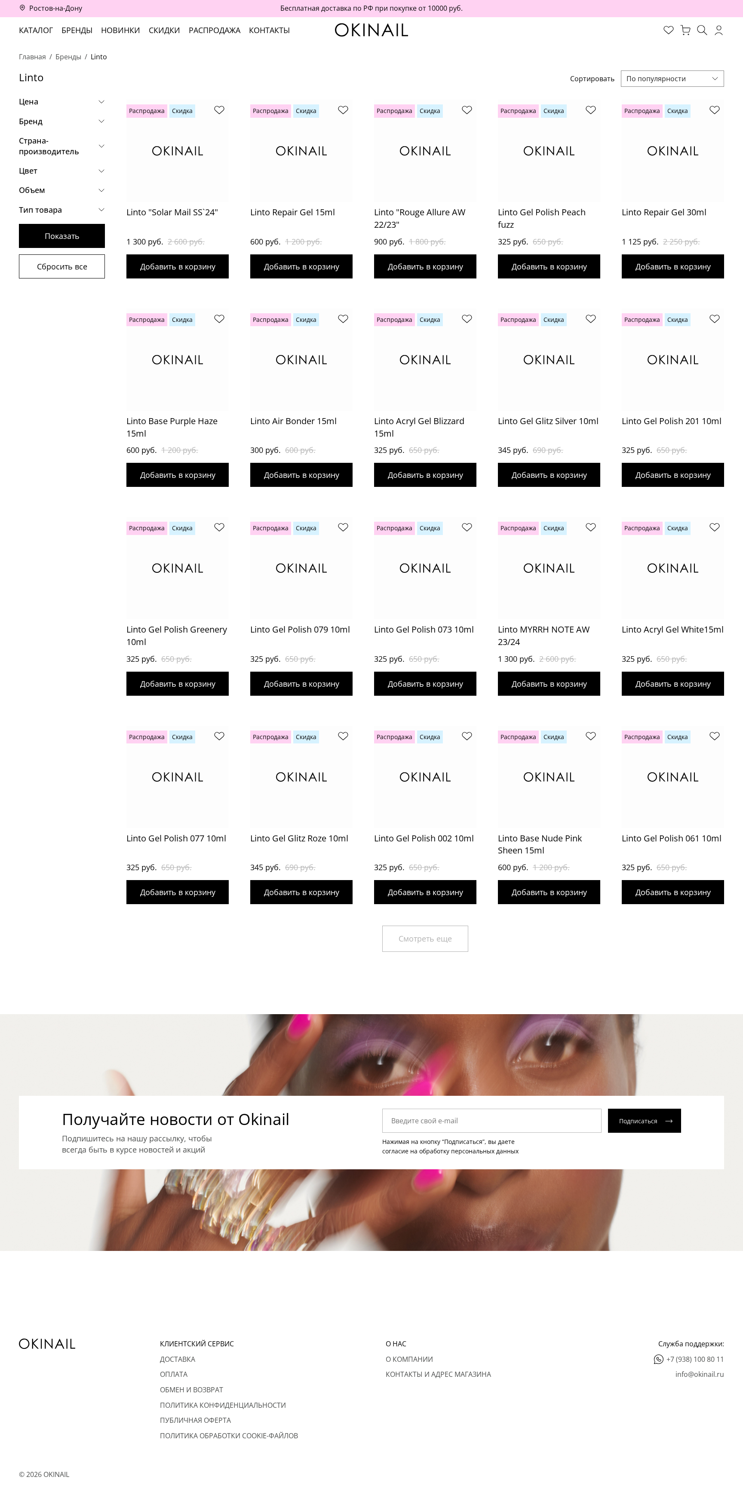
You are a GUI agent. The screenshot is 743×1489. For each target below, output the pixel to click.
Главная (32, 56)
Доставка (177, 1359)
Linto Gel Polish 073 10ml (424, 629)
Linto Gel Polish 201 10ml (672, 421)
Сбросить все (62, 266)
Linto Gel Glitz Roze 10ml (299, 838)
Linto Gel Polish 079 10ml (300, 629)
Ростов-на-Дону (55, 8)
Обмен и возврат (191, 1389)
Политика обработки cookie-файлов (229, 1435)
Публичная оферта (195, 1420)
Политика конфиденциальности (223, 1405)
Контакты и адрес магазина (438, 1374)
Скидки (164, 30)
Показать (62, 236)
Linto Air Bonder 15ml (293, 421)
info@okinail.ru (699, 1374)
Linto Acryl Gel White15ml (673, 629)
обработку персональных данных (469, 1151)
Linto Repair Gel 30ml (664, 212)
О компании (409, 1359)
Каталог (36, 30)
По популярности (656, 78)
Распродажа (214, 30)
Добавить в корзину (177, 266)
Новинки (120, 30)
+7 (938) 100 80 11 (695, 1359)
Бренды (76, 30)
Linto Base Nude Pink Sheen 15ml (540, 844)
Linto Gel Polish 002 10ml (424, 838)
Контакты (269, 30)
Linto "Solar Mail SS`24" (172, 212)
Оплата (173, 1374)
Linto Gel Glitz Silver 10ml (548, 421)
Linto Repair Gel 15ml (292, 212)
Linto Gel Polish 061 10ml (672, 838)
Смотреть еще (425, 938)
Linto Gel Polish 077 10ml (176, 838)
